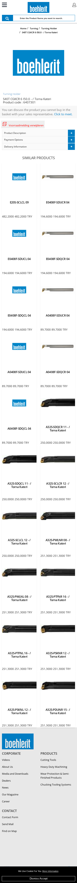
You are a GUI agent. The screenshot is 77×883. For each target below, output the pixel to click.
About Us (7, 767)
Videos (6, 760)
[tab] (38, 133)
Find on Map (9, 831)
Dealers (6, 780)
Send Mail (7, 824)
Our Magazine (10, 794)
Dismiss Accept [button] (39, 878)
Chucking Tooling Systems (55, 784)
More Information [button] (50, 871)
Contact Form (10, 817)
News (5, 787)
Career (6, 801)
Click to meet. (63, 114)
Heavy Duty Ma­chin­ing (53, 767)
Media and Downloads (15, 773)
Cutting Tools (48, 760)
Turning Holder (12, 94)
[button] (38, 133)
